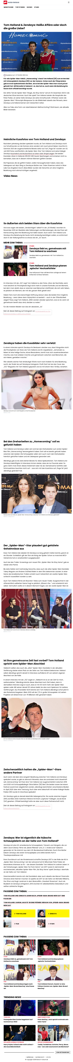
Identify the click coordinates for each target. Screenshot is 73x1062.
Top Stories (20, 7)
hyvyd (49, 1057)
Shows (29, 7)
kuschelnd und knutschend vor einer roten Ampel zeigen (32, 154)
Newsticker (8, 7)
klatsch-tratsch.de (42, 1059)
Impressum (30, 1057)
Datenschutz (40, 1057)
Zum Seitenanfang (62, 1052)
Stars (36, 7)
